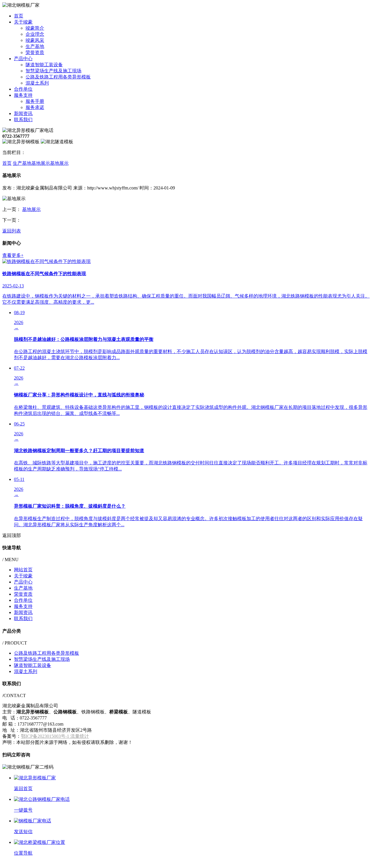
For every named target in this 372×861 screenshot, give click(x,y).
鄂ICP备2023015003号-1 (45, 736)
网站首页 (23, 569)
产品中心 (23, 58)
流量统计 (79, 736)
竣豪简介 (35, 28)
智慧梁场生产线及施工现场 (53, 70)
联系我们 (23, 119)
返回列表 (11, 230)
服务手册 (35, 101)
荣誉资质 (35, 52)
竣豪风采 (35, 40)
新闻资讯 (23, 113)
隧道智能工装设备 (44, 64)
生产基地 (35, 46)
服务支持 (23, 95)
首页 (18, 15)
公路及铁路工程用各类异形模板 (58, 76)
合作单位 (23, 89)
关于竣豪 (23, 21)
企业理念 (35, 34)
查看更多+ (13, 255)
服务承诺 (35, 107)
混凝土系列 (37, 82)
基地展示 (40, 163)
